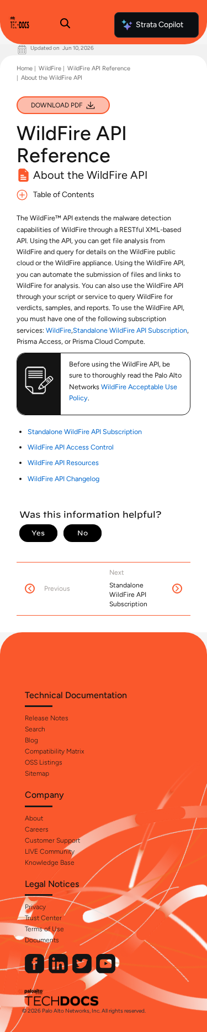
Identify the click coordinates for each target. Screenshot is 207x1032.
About (34, 818)
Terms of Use (44, 929)
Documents (42, 940)
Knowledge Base (50, 862)
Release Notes (46, 718)
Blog (31, 740)
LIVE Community (50, 851)
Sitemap (37, 773)
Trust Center (43, 918)
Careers (37, 829)
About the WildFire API (51, 77)
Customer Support (52, 840)
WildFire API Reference (98, 68)
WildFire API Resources (63, 462)
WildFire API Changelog (63, 478)
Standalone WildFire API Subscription (130, 330)
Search (35, 729)
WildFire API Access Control (71, 447)
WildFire (50, 68)
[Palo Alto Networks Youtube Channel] (105, 971)
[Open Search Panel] (65, 25)
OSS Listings (43, 762)
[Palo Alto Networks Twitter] (82, 971)
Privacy (35, 907)
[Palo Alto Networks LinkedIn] (59, 971)
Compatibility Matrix (54, 751)
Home (25, 68)
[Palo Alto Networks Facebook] (35, 971)
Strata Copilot (159, 24)
